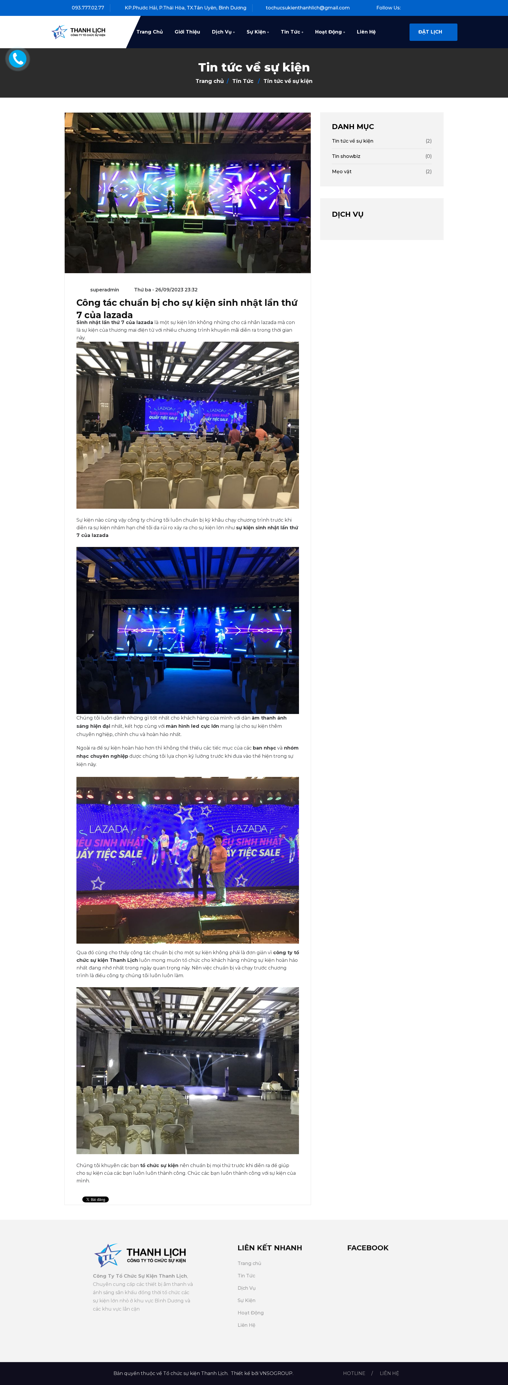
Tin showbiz (346, 156)
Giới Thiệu (187, 32)
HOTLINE (354, 1373)
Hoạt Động (328, 32)
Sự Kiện (256, 32)
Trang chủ (149, 32)
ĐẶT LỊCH (431, 32)
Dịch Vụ (222, 32)
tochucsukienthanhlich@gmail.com (308, 8)
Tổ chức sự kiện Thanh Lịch (195, 1373)
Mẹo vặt (342, 171)
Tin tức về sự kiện (352, 141)
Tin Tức (290, 32)
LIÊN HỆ (389, 1373)
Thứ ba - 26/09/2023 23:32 (165, 290)
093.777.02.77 (88, 8)
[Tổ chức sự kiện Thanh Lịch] (80, 31)
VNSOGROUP (276, 1373)
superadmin (104, 290)
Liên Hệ (366, 32)
